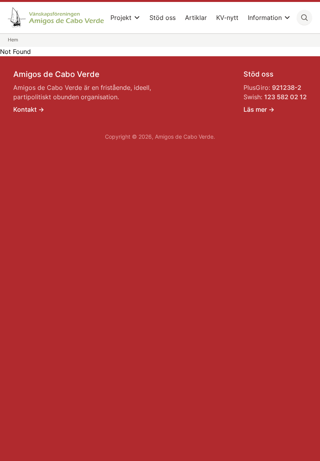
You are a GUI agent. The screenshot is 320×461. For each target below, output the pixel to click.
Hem (13, 40)
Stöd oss (162, 17)
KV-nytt (227, 17)
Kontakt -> (28, 109)
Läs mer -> (259, 109)
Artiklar (196, 17)
